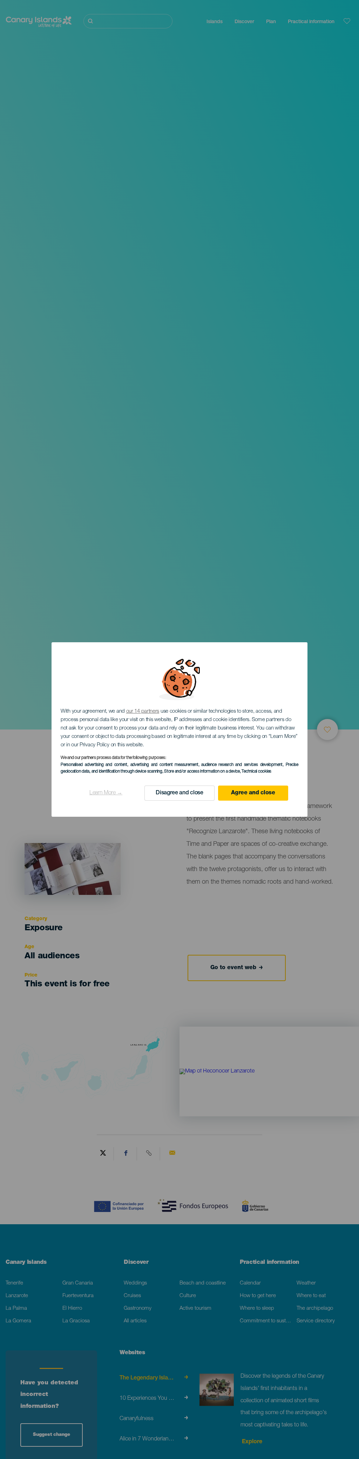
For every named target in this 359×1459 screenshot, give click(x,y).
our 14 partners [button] (143, 711)
